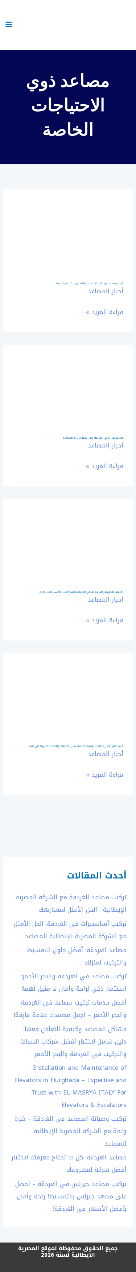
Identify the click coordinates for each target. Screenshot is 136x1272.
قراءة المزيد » (104, 312)
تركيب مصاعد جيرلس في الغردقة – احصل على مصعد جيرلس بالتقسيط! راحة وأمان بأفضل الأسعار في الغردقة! (71, 1196)
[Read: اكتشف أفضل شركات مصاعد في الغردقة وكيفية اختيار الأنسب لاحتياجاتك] (68, 534)
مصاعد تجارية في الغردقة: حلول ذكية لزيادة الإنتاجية (93, 437)
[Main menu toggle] (8, 24)
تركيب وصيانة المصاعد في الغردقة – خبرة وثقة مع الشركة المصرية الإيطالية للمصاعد (71, 1131)
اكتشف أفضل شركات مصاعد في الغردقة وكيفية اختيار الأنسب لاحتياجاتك (81, 592)
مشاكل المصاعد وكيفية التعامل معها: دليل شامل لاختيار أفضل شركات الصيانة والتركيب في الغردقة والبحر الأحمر (73, 1041)
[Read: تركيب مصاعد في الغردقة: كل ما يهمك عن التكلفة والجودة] (68, 225)
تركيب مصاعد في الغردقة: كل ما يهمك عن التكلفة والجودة (89, 283)
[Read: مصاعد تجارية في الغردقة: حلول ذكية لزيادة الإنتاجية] (68, 380)
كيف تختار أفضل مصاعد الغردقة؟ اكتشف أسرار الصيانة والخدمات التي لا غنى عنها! (75, 746)
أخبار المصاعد (105, 291)
